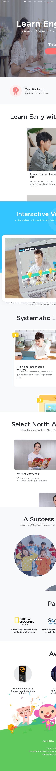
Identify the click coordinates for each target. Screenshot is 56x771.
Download (40, 1)
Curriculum (29, 1)
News (44, 1)
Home (25, 1)
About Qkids (48, 741)
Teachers (35, 1)
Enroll (52, 1)
